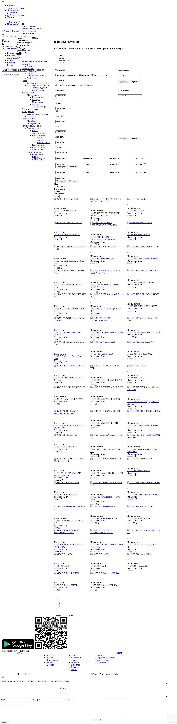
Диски (24, 80)
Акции (10, 60)
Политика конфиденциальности (105, 656)
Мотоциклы (37, 102)
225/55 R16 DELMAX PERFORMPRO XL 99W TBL (103, 238)
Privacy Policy (45, 681)
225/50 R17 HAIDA (135, 211)
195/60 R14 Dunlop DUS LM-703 (141, 282)
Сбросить (135, 81)
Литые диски (38, 90)
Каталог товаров (14, 53)
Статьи (10, 65)
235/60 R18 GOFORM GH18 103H (142, 494)
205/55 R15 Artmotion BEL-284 (103, 585)
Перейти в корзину (10, 75)
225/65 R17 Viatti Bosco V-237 (140, 354)
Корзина (50, 665)
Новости (11, 63)
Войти (5, 49)
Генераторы (32, 116)
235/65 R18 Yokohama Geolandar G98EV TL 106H (104, 286)
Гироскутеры (32, 71)
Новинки (11, 55)
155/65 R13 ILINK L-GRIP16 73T (68, 399)
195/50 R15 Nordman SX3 (65, 211)
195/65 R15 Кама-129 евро (65, 494)
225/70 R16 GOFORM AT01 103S (68, 378)
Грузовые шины (34, 152)
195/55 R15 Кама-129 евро (102, 258)
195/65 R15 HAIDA (135, 378)
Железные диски (39, 88)
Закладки (14, 24)
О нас (12, 5)
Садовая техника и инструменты (30, 110)
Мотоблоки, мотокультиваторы (35, 122)
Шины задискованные (38, 132)
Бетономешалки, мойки (37, 114)
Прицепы (31, 66)
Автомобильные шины (32, 126)
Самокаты (31, 73)
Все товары (51, 655)
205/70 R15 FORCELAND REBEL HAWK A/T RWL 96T (105, 214)
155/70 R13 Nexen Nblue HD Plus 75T (106, 473)
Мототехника (28, 92)
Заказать (4, 722)
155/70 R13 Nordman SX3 (138, 471)
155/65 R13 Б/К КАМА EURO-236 (105, 399)
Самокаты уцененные (36, 76)
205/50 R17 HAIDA (62, 566)
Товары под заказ (17, 15)
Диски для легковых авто (38, 85)
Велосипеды (27, 69)
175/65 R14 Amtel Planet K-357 (103, 518)
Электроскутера (39, 107)
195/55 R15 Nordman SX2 (138, 234)
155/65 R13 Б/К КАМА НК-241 (104, 423)
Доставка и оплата (17, 8)
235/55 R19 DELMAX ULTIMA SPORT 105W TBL (67, 474)
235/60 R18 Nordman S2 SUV (140, 518)
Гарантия (13, 10)
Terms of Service (59, 681)
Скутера (35, 104)
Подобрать (123, 81)
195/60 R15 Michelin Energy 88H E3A (143, 332)
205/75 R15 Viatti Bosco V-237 (67, 234)
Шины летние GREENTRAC (38, 148)
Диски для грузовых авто (38, 83)
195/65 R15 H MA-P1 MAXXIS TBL (106, 380)
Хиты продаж (13, 58)
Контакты (13, 13)
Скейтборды (32, 78)
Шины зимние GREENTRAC (43, 140)
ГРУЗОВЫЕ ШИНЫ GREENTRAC (38, 156)
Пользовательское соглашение (103, 661)
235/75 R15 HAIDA (99, 566)
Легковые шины (34, 128)
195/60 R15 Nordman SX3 (101, 354)
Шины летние (38, 145)
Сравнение (14, 22)
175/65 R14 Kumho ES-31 (138, 566)
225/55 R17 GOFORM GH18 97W (142, 258)
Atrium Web (112, 674)
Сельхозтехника (29, 119)
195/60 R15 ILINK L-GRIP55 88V (142, 306)
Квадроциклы (38, 97)
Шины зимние (38, 135)
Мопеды (36, 100)
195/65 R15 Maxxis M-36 (64, 447)
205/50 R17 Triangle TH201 (65, 585)
